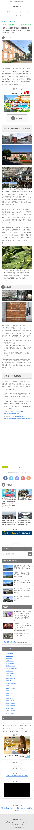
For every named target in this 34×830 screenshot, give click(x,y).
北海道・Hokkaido (10, 710)
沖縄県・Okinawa (10, 705)
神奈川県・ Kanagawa (11, 668)
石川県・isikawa (10, 713)
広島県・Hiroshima (11, 695)
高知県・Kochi (9, 693)
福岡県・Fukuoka (10, 703)
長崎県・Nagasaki (10, 666)
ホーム (25, 822)
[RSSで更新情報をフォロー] (28, 478)
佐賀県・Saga (9, 675)
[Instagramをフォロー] (17, 478)
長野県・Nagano (10, 700)
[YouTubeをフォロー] (23, 478)
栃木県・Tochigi (10, 661)
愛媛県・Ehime (9, 656)
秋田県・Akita (9, 698)
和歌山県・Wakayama (11, 683)
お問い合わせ (9, 822)
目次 (17, 118)
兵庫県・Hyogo (9, 685)
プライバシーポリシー (17, 824)
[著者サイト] (5, 478)
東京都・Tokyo (10, 708)
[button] (12, 174)
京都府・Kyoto (9, 671)
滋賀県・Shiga (9, 658)
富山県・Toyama (10, 673)
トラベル (6, 467)
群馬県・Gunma (21, 467)
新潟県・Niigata (10, 653)
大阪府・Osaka (9, 680)
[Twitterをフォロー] (11, 478)
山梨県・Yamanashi (11, 688)
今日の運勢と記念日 (8, 642)
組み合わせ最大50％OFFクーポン (17, 776)
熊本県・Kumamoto (10, 678)
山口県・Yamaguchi (10, 663)
